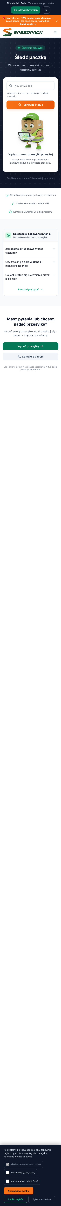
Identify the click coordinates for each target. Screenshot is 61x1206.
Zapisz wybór (15, 1199)
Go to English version (26, 10)
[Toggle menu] (55, 32)
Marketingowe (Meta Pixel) (24, 1181)
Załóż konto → (28, 24)
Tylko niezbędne (42, 1199)
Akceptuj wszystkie (18, 1191)
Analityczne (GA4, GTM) (23, 1172)
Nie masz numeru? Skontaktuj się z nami (32, 178)
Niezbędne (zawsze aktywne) (26, 1164)
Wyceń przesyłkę (28, 346)
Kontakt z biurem (32, 356)
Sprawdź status (33, 104)
